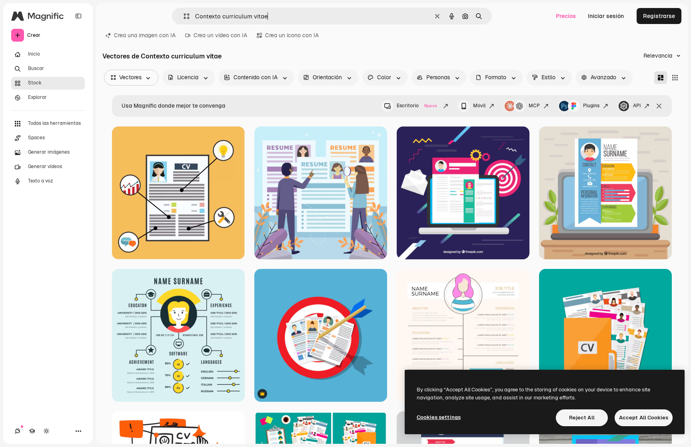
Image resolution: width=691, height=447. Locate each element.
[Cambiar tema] (46, 431)
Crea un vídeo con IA (220, 35)
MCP (534, 105)
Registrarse (659, 16)
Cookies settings (439, 417)
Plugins (591, 105)
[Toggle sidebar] (78, 16)
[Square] (675, 77)
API (637, 105)
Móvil (479, 105)
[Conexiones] (17, 431)
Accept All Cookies (643, 417)
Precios (566, 16)
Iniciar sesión (606, 16)
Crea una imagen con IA (145, 35)
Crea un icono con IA (292, 35)
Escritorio (417, 105)
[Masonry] (660, 77)
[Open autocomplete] (183, 16)
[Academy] (32, 431)
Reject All (582, 417)
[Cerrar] (659, 106)
